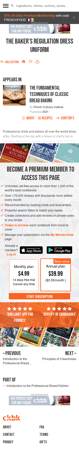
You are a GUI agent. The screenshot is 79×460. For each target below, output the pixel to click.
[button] (12, 6)
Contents (67, 118)
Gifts (43, 442)
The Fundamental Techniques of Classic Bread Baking (49, 94)
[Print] (23, 61)
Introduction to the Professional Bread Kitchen (38, 385)
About (30, 118)
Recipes (47, 118)
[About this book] (14, 87)
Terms (44, 434)
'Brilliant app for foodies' (20, 317)
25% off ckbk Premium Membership (29, 15)
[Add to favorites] (30, 61)
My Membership (61, 234)
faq (42, 427)
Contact (9, 434)
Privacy (8, 442)
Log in (11, 254)
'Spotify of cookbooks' (59, 314)
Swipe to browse (17, 225)
